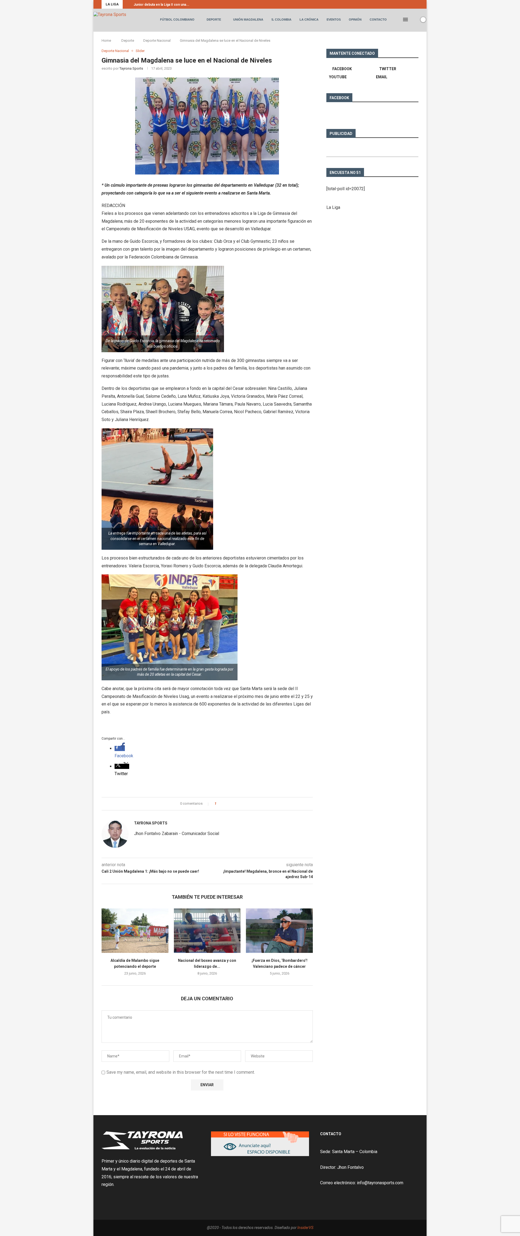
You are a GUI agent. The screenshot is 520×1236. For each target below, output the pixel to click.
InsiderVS (305, 1227)
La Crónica (309, 19)
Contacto (378, 19)
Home (106, 40)
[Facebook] (407, 4)
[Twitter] (413, 4)
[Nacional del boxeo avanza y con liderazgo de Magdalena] (207, 930)
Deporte (214, 19)
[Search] (414, 19)
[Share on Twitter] (227, 803)
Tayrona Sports (131, 68)
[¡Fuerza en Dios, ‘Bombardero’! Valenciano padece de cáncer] (279, 930)
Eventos (334, 19)
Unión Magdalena (248, 19)
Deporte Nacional (157, 40)
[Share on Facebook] (222, 803)
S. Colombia (281, 19)
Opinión (355, 19)
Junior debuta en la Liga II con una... (161, 5)
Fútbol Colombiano (177, 19)
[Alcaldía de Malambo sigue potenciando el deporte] (135, 930)
